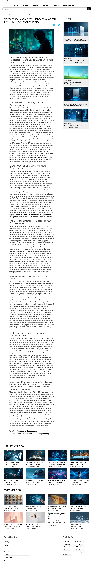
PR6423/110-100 (78, 550)
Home (5, 14)
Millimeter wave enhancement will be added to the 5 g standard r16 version (79, 527)
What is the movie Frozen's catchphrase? (34, 525)
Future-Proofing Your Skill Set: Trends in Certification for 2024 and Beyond (57, 464)
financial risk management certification (28, 215)
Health (26, 5)
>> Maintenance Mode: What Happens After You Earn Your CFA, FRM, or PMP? (32, 14)
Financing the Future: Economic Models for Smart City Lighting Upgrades (11, 465)
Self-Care (78, 547)
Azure (67, 552)
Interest (44, 5)
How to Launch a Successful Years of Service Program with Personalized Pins (11, 509)
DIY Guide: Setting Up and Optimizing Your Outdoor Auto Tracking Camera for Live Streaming (79, 483)
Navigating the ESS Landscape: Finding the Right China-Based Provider (75, 104)
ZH (78, 5)
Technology (68, 5)
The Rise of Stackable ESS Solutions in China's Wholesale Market (75, 126)
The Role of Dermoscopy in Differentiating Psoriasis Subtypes (35, 482)
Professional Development (27, 431)
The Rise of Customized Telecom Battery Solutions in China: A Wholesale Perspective (75, 62)
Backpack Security (67, 545)
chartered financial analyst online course (30, 158)
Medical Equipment (67, 542)
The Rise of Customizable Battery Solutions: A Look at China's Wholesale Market (75, 40)
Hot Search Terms (5, 1)
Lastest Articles (14, 446)
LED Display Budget (78, 552)
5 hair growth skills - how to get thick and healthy (57, 507)
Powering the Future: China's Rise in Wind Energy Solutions (74, 83)
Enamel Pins (67, 554)
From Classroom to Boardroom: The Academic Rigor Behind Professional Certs (12, 483)
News (35, 5)
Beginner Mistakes (67, 547)
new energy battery (78, 542)
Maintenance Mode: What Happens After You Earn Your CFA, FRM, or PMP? (30, 20)
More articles (12, 490)
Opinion (55, 5)
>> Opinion (10, 14)
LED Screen (78, 544)
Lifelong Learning (42, 433)
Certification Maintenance (22, 433)
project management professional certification (30, 216)
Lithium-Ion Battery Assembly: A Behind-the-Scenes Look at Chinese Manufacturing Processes (57, 523)
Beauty (16, 5)
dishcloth (67, 549)
